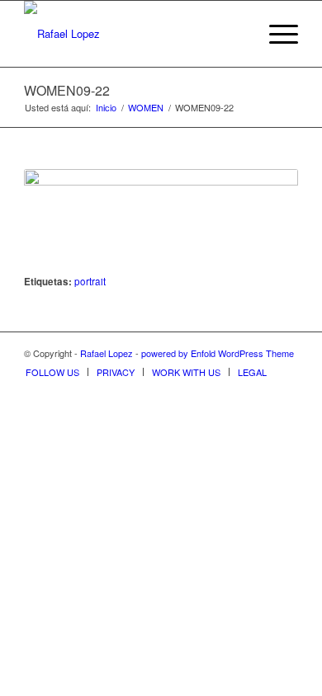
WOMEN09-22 (67, 90)
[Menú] (275, 34)
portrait (90, 281)
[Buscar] (236, 34)
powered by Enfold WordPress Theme (217, 353)
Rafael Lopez (106, 353)
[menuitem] (236, 34)
